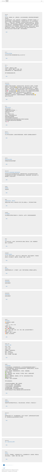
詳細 (6, 32)
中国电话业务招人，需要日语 (10, 200)
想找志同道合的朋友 (8, 159)
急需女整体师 (7, 281)
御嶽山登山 (7, 133)
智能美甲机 (7, 401)
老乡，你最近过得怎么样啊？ (10, 441)
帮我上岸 (6, 268)
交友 (6, 66)
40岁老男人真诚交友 (8, 254)
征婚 (6, 240)
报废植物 (6, 187)
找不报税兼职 (7, 213)
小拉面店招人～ (7, 84)
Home (7, 1)
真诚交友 (6, 453)
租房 (6, 414)
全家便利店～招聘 (8, 345)
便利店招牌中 (7, 320)
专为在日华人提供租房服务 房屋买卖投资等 (12, 172)
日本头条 (3, 1)
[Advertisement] (22, 6)
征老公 (6, 15)
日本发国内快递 (7, 365)
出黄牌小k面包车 (8, 107)
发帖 (42, 1)
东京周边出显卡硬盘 (8, 53)
